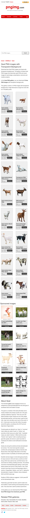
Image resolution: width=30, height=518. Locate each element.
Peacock (10, 501)
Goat (17, 501)
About (3, 16)
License (15, 16)
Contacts (24, 505)
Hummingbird (12, 499)
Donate (9, 16)
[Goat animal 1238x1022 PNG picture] (21, 122)
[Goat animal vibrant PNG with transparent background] (7, 215)
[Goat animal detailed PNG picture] (21, 261)
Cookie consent (18, 505)
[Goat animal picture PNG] (7, 192)
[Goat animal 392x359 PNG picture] (7, 146)
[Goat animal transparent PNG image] (7, 284)
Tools (21, 16)
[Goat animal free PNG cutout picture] (7, 238)
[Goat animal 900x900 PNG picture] (7, 122)
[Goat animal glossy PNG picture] (7, 169)
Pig (17, 499)
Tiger (7, 499)
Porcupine (3, 499)
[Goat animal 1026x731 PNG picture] (21, 146)
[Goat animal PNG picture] (21, 285)
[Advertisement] (15, 34)
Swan (13, 501)
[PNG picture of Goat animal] (21, 192)
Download (10, 111)
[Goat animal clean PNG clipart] (7, 261)
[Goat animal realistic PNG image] (21, 238)
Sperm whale (4, 501)
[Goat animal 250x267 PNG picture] (7, 99)
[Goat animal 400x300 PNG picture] (21, 99)
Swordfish (24, 499)
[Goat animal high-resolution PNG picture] (21, 215)
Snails (19, 499)
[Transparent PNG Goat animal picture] (21, 169)
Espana (11, 2)
